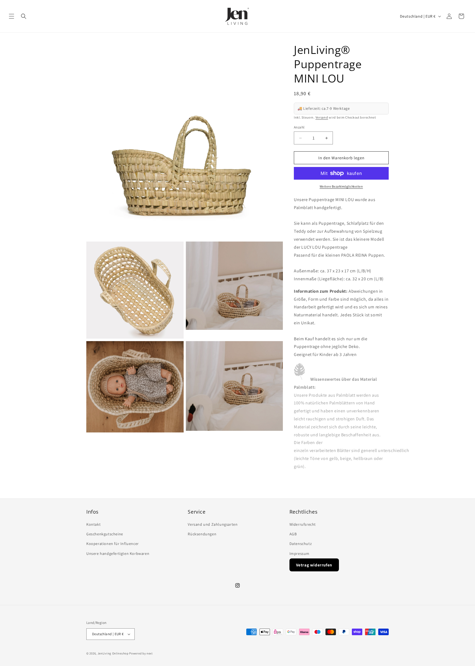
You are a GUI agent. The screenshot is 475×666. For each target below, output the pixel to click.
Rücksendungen (202, 534)
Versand (322, 117)
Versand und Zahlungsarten (213, 524)
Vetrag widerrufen (314, 565)
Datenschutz (300, 543)
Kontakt (93, 524)
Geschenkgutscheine (104, 534)
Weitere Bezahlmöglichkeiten (341, 186)
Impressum (299, 553)
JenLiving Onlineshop (113, 653)
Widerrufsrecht (302, 524)
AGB (293, 534)
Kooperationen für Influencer (112, 543)
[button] (11, 16)
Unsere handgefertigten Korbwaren (117, 553)
